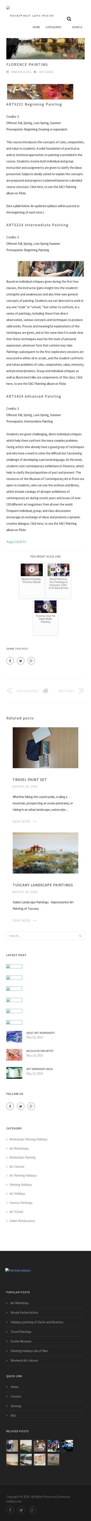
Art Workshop (20, 1303)
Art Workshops (19, 1148)
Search (77, 27)
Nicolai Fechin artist (40, 1051)
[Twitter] (20, 661)
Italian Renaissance (22, 1221)
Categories (53, 27)
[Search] (80, 935)
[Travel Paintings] (40, 1459)
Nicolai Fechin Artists (24, 1312)
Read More (22, 821)
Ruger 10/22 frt (16, 542)
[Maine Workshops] (67, 1446)
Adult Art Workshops (40, 1033)
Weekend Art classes (24, 1360)
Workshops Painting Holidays (29, 1139)
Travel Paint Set (30, 779)
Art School (16, 1212)
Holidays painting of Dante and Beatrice (37, 1322)
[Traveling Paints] (53, 1446)
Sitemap (16, 1406)
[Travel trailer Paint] (26, 1459)
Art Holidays (17, 1194)
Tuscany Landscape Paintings (43, 884)
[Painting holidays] (30, 8)
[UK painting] (53, 1459)
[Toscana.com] (40, 1446)
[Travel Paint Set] (45, 747)
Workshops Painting (23, 1157)
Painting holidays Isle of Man (29, 1351)
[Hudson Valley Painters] (12, 1459)
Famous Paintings (21, 1203)
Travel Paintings (21, 1332)
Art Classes (46, 71)
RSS (13, 1416)
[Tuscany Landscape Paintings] (45, 853)
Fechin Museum (21, 1341)
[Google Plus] (31, 661)
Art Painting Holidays (23, 1175)
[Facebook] (10, 661)
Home (36, 27)
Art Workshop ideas (39, 1069)
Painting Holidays (21, 1185)
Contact (16, 1396)
